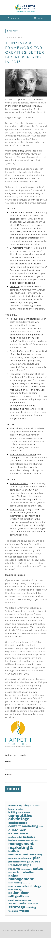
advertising (15, 805)
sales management (21, 877)
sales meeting (15, 883)
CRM (41, 827)
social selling (33, 904)
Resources (26, 869)
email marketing (15, 837)
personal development (20, 858)
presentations (17, 861)
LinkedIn (34, 840)
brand (11, 809)
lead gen (12, 840)
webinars (13, 911)
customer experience (18, 831)
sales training (15, 889)
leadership (29, 837)
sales (38, 868)
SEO (27, 897)
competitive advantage (20, 817)
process (33, 861)
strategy (16, 907)
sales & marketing (21, 872)
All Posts (14, 31)
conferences (17, 822)
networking (35, 854)
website (24, 910)
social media (17, 903)
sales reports (14, 886)
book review (35, 806)
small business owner (19, 900)
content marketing (23, 826)
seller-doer (18, 892)
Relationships (19, 865)
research (14, 869)
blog (26, 805)
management (21, 843)
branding (19, 809)
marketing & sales (20, 849)
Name (8, 761)
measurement (18, 854)
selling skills (16, 896)
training (31, 907)
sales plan (27, 883)
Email (8, 774)
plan (37, 857)
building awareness (19, 812)
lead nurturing (24, 840)
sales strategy (31, 886)
